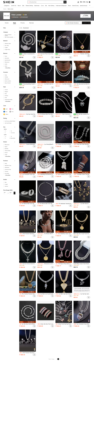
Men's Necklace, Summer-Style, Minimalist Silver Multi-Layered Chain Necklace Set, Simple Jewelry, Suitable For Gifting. (64, 114)
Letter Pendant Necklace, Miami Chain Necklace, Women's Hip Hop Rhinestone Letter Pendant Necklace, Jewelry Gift (28, 233)
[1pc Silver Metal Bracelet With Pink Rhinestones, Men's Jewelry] (63, 42)
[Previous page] (56, 359)
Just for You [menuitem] (13, 5)
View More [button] (8, 67)
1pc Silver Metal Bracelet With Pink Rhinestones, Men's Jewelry (64, 53)
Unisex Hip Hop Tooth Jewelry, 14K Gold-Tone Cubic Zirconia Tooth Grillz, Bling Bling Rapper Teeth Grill (46, 324)
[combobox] (25, 28)
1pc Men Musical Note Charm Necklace (82, 203)
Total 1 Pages (51, 359)
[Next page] (60, 359)
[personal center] (78, 2)
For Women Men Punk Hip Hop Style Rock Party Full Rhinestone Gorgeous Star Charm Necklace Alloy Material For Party (46, 203)
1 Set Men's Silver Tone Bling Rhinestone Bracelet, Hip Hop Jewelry (82, 174)
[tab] (7, 22)
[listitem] (15, 17)
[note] (82, 52)
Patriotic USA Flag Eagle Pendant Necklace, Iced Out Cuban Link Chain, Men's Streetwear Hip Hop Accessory (82, 53)
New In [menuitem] (19, 5)
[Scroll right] (89, 5)
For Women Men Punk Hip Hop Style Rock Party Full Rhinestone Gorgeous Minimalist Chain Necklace (45, 233)
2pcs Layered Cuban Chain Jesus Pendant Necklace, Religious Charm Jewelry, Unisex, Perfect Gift (64, 174)
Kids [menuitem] (46, 5)
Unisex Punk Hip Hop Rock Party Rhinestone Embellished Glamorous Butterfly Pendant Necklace (64, 324)
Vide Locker (16, 15)
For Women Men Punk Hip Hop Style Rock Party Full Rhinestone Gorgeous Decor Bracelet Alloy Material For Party (46, 114)
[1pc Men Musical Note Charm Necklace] (82, 191)
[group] (9, 35)
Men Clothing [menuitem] (51, 5)
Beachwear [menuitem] (37, 5)
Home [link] (4, 9)
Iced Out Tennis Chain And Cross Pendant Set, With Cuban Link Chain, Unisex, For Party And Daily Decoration (28, 263)
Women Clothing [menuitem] (29, 5)
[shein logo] (8, 2)
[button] (87, 2)
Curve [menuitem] (42, 5)
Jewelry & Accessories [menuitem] (84, 5)
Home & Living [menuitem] (75, 5)
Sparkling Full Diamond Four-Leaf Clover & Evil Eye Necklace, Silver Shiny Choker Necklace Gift (46, 174)
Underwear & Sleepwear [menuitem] (61, 5)
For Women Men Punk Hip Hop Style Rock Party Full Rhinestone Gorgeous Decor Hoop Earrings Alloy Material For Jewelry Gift (28, 203)
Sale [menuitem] (23, 5)
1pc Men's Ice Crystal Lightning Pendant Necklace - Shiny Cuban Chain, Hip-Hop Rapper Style (46, 293)
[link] (81, 2)
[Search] (65, 2)
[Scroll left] (87, 5)
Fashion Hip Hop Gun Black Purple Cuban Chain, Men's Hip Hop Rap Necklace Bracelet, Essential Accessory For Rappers (64, 144)
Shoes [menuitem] (69, 5)
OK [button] (14, 193)
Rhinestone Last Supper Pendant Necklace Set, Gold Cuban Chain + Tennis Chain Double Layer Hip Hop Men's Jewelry (45, 263)
